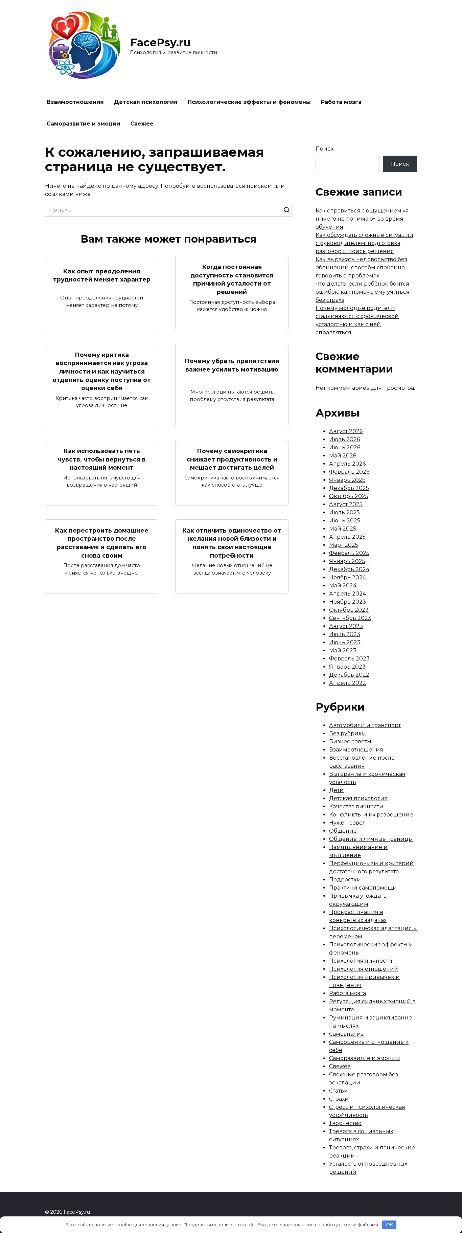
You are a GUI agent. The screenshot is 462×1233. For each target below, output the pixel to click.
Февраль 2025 (349, 553)
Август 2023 (346, 626)
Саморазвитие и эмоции (83, 123)
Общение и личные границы (371, 839)
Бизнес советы (350, 741)
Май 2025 (342, 528)
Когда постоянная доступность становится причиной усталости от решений (231, 279)
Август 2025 (346, 504)
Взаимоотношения (75, 102)
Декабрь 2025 (349, 488)
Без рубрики (347, 733)
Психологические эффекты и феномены (249, 102)
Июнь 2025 (344, 520)
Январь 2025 (347, 561)
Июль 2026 (344, 439)
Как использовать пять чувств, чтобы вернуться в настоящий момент (102, 459)
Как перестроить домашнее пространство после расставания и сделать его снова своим (101, 543)
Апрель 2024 (347, 593)
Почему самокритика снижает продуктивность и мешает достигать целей (231, 459)
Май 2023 (342, 650)
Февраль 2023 (349, 658)
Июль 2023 (344, 634)
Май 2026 (342, 455)
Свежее (142, 123)
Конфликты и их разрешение (371, 814)
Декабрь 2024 (349, 569)
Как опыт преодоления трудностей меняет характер (102, 275)
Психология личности (360, 961)
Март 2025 (343, 545)
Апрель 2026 (347, 464)
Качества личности (356, 806)
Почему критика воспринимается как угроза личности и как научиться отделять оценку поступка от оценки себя (101, 371)
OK (389, 1224)
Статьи (338, 1091)
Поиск (325, 148)
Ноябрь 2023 (347, 602)
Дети (336, 790)
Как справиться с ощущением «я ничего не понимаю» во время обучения (362, 218)
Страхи (339, 1099)
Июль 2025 (344, 512)
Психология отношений (363, 969)
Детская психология (146, 102)
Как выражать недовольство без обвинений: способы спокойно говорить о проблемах (361, 267)
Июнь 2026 (344, 447)
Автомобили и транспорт (365, 725)
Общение (343, 831)
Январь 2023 (347, 667)
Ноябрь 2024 (347, 577)
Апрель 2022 (347, 683)
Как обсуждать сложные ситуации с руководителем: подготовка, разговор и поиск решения (364, 243)
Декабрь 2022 (349, 675)
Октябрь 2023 (349, 610)
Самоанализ (346, 1034)
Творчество (345, 1123)
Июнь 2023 (345, 642)
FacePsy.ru (160, 42)
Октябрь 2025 (348, 496)
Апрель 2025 (347, 537)
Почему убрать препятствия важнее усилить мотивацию (232, 365)
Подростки (345, 879)
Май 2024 (342, 585)
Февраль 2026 (349, 472)
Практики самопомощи (363, 887)
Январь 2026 (347, 480)
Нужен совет (347, 823)
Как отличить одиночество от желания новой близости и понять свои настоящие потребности (231, 543)
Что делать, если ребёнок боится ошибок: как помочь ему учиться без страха (363, 292)
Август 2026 (346, 431)
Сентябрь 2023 (350, 618)
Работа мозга (341, 102)
